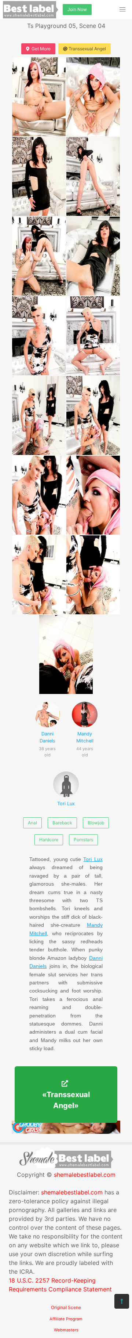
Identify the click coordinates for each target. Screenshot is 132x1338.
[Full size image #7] (93, 335)
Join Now (77, 9)
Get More (41, 48)
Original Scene (66, 1307)
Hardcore (48, 839)
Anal (32, 822)
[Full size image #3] (93, 176)
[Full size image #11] (93, 495)
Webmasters (66, 1329)
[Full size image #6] (39, 335)
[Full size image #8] (39, 415)
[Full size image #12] (39, 574)
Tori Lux (66, 803)
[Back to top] (121, 1301)
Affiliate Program (66, 1318)
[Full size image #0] (39, 96)
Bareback (62, 822)
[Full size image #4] (39, 256)
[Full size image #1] (93, 96)
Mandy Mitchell (85, 741)
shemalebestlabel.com (84, 1174)
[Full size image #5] (93, 256)
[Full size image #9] (93, 415)
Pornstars (83, 839)
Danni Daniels (47, 741)
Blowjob (96, 822)
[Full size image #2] (39, 176)
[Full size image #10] (39, 495)
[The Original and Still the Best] (66, 1131)
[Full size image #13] (93, 574)
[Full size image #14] (66, 654)
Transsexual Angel (87, 48)
